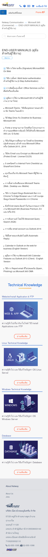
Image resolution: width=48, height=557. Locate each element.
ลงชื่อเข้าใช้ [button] (41, 6)
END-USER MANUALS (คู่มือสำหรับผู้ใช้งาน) (23, 27)
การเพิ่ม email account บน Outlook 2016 (23, 228)
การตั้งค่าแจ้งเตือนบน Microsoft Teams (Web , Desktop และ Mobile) (21, 185)
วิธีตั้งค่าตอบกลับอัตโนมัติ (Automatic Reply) (20, 237)
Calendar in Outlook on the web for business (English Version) (20, 247)
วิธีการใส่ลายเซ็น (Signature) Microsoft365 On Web (23, 70)
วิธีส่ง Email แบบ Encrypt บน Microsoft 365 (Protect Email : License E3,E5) (23, 155)
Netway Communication (13, 22)
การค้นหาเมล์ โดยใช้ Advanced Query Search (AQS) (21, 220)
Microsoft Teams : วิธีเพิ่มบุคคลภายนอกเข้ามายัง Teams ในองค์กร (23, 109)
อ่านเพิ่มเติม (22, 336)
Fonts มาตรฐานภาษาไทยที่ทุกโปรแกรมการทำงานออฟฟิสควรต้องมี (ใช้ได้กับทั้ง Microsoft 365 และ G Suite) (24, 130)
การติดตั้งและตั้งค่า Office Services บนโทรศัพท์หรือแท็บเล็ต (23, 89)
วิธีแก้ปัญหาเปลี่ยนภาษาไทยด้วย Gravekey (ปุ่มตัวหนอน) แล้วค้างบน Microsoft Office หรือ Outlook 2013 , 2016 (23, 143)
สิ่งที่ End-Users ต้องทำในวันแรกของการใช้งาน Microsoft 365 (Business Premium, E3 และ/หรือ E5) (23, 208)
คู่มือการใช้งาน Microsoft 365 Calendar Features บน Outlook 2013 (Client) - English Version (23, 258)
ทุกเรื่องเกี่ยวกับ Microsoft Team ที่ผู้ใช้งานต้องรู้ (22, 175)
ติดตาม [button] (7, 58)
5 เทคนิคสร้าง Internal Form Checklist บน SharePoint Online (22, 165)
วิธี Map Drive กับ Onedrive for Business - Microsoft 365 (22, 119)
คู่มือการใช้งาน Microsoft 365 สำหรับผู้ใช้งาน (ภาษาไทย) (23, 99)
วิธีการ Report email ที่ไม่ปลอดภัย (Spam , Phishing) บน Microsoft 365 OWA (23, 270)
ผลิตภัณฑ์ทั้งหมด (15, 13)
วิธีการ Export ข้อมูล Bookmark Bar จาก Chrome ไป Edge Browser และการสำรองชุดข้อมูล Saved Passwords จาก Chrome (23, 196)
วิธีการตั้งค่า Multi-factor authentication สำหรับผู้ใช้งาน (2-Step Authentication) (22, 80)
